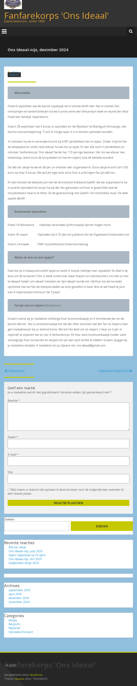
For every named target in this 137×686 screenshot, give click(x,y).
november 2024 (19, 602)
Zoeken (9, 519)
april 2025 (15, 594)
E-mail (13, 454)
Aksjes (13, 620)
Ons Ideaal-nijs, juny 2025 (26, 551)
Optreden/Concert (21, 632)
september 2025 (19, 590)
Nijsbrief (14, 74)
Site (10, 472)
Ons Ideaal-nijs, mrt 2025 (25, 559)
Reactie (14, 400)
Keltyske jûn (16, 371)
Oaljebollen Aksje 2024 (113, 371)
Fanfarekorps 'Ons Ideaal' (56, 15)
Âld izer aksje (17, 547)
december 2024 (19, 598)
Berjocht (14, 624)
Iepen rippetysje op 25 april (27, 555)
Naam (13, 437)
